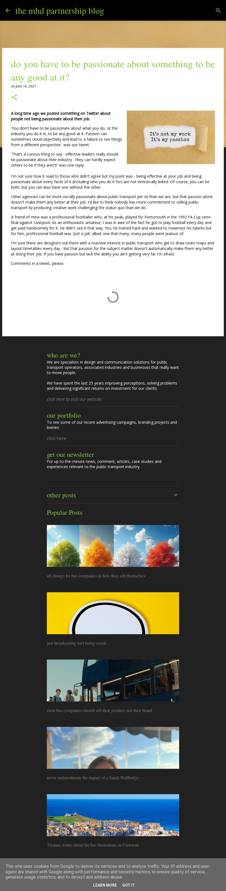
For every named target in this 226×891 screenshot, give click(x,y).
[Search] (112, 10)
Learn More (105, 885)
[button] (14, 98)
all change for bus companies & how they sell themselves (96, 575)
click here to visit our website (74, 399)
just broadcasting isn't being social (76, 643)
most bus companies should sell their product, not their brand (99, 710)
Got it (128, 885)
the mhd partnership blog (59, 10)
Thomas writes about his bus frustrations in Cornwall (93, 845)
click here (56, 438)
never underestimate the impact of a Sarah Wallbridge (93, 777)
